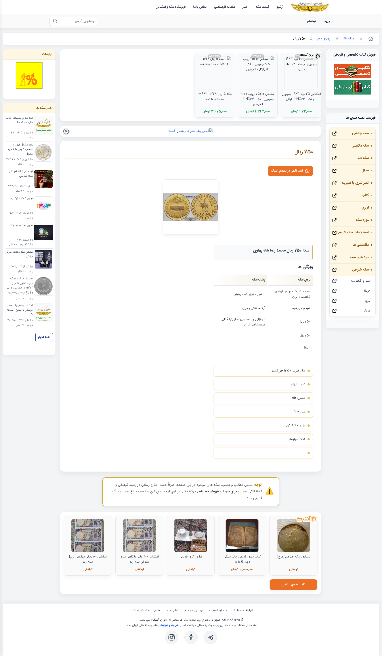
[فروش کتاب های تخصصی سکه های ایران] (352, 77)
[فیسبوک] (191, 637)
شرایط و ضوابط (243, 610)
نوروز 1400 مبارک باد (22, 225)
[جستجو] (55, 21)
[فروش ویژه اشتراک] (190, 131)
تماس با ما (172, 610)
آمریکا (367, 310)
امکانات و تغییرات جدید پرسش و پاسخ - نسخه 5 (19, 310)
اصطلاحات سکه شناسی (352, 233)
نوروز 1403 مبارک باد (21, 198)
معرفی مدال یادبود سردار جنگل (19, 254)
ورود (327, 21)
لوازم (365, 208)
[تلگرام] (210, 637)
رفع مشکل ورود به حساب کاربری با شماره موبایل (20, 149)
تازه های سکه (359, 257)
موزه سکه (362, 220)
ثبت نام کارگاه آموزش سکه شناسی (21, 174)
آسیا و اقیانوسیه (360, 281)
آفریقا (367, 291)
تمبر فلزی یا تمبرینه (355, 183)
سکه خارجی (360, 270)
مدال (365, 171)
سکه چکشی (360, 133)
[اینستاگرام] (171, 637)
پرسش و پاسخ (193, 610)
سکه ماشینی (360, 146)
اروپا (368, 301)
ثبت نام (311, 21)
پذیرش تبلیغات (139, 610)
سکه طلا (363, 158)
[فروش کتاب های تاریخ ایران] (352, 93)
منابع (157, 610)
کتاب (365, 195)
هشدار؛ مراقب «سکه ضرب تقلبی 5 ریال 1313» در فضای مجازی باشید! (20, 286)
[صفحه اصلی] (370, 38)
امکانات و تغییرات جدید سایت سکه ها (19, 120)
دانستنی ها (361, 245)
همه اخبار (44, 337)
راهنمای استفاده (218, 610)
